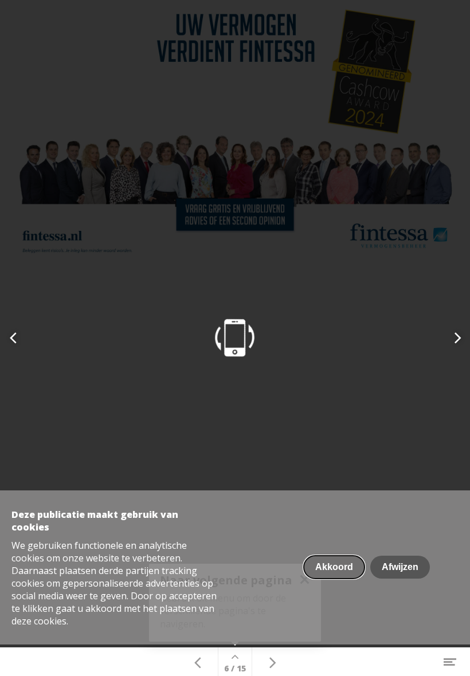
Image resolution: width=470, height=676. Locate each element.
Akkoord (334, 567)
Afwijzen (400, 567)
